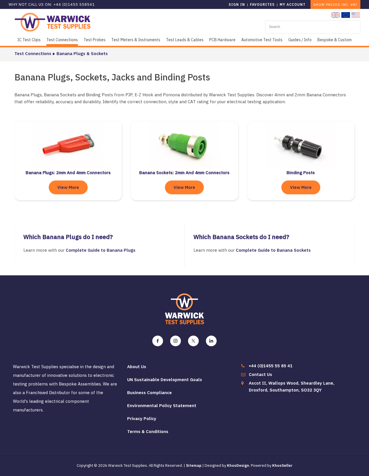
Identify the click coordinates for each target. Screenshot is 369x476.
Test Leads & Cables (185, 39)
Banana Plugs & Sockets (82, 53)
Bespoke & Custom (334, 39)
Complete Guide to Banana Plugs (101, 250)
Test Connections (62, 39)
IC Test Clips (29, 39)
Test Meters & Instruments (135, 39)
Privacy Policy (141, 418)
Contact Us (260, 374)
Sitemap (194, 465)
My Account (293, 4)
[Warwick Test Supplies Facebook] (157, 341)
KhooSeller (282, 465)
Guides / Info (300, 39)
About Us (136, 366)
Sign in (237, 4)
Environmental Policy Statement (161, 405)
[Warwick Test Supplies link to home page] (52, 22)
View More (68, 187)
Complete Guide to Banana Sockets (273, 250)
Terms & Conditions (147, 431)
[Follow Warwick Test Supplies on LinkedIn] (211, 341)
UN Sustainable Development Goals (164, 379)
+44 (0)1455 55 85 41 (270, 365)
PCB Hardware (222, 39)
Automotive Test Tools (262, 39)
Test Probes (95, 39)
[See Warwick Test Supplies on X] (193, 341)
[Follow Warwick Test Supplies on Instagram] (175, 341)
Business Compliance (149, 392)
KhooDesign (238, 465)
